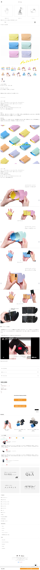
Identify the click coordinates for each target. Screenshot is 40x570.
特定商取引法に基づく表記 (5, 534)
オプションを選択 (29, 568)
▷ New (2, 514)
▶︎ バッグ (2, 510)
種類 (1, 384)
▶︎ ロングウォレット (4, 497)
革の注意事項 (4, 368)
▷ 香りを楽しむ (3, 518)
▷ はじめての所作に (4, 516)
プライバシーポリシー (5, 532)
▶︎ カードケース (3, 508)
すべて (4, 437)
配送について (4, 372)
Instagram (3, 548)
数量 (1, 391)
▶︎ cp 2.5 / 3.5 (3, 499)
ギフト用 (2, 387)
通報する (37, 411)
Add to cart (20, 399)
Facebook (3, 544)
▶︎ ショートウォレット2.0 (5, 501)
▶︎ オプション (3, 512)
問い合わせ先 (4, 375)
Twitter (3, 546)
